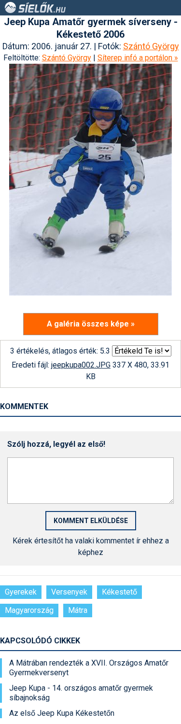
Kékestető (119, 591)
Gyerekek (21, 591)
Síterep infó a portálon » (137, 57)
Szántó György (151, 46)
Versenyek (69, 591)
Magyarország (29, 610)
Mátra (77, 610)
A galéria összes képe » (91, 323)
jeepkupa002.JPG (81, 364)
